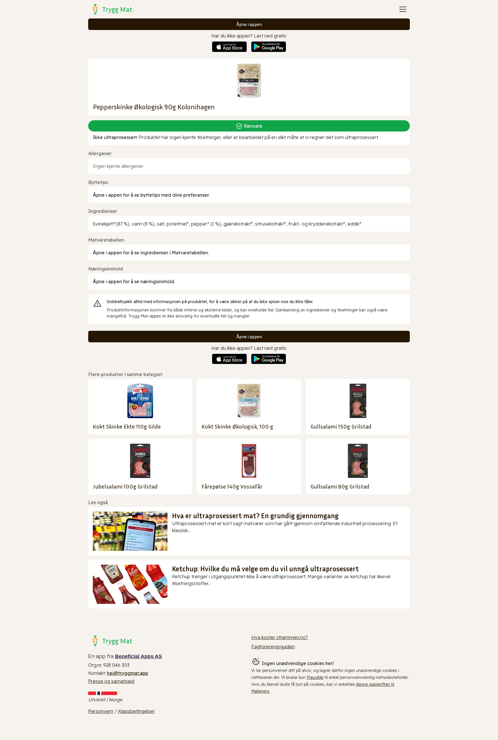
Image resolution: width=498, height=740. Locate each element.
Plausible (315, 677)
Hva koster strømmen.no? (279, 637)
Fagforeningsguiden (273, 646)
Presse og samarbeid (111, 681)
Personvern (100, 711)
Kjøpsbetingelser (136, 711)
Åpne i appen (249, 24)
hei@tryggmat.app (127, 673)
